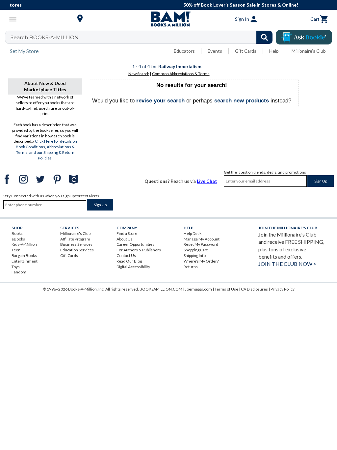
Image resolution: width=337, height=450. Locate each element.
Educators (184, 51)
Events (215, 51)
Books (17, 233)
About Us (125, 239)
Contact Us (126, 255)
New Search (138, 73)
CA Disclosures (254, 289)
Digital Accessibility (133, 266)
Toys (16, 266)
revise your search (160, 101)
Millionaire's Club (309, 51)
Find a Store (127, 233)
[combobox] (143, 37)
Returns (191, 266)
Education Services (77, 249)
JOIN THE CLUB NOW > (287, 264)
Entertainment (25, 261)
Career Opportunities (135, 244)
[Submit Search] (264, 37)
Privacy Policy (283, 289)
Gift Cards (245, 51)
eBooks (18, 239)
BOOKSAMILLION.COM (161, 289)
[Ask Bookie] (304, 37)
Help (274, 51)
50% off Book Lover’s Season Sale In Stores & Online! (173, 5)
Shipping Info (195, 255)
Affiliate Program (75, 239)
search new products (241, 101)
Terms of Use (226, 289)
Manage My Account (202, 239)
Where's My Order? (201, 261)
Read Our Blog (129, 261)
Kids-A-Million (24, 244)
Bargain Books (24, 255)
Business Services (76, 244)
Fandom (19, 271)
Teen (16, 249)
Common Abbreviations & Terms (181, 73)
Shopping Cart (196, 249)
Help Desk (192, 233)
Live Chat (207, 181)
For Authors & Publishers (139, 249)
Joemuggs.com (198, 289)
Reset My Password (201, 244)
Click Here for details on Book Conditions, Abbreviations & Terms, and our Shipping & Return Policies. (46, 149)
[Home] (168, 19)
